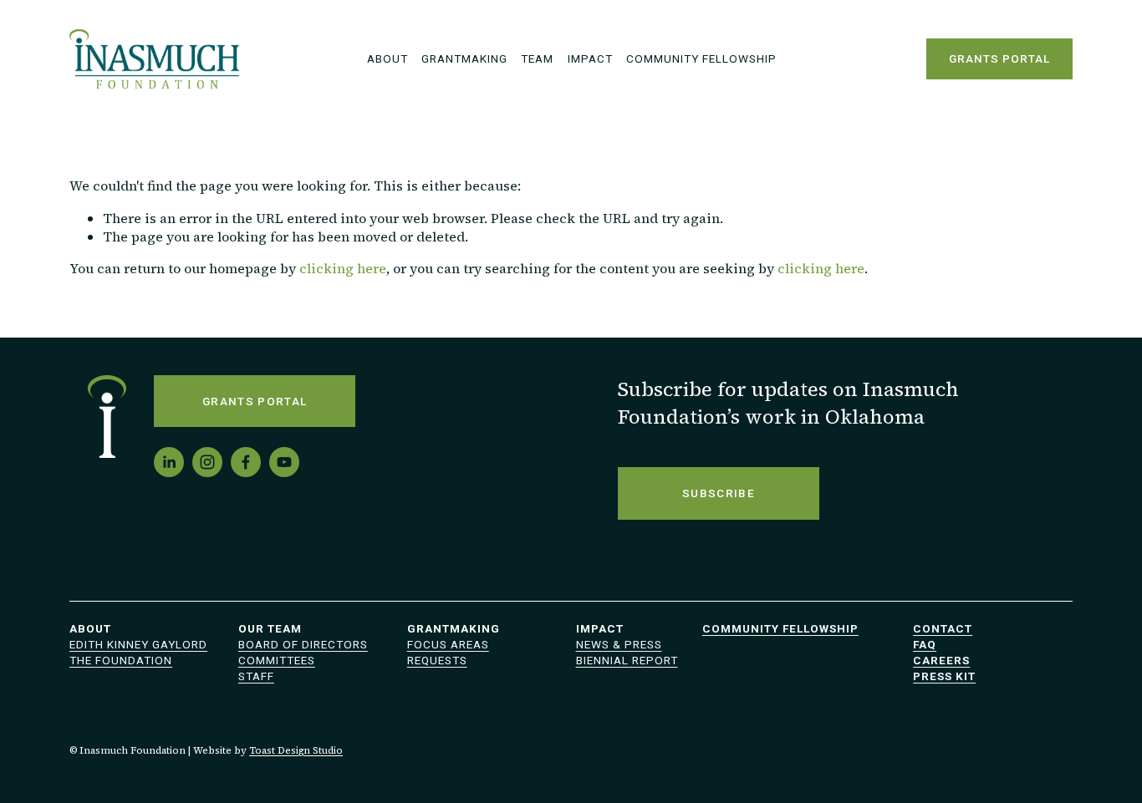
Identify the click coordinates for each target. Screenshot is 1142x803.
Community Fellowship (701, 58)
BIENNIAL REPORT (627, 660)
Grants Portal (999, 58)
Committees (276, 660)
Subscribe (718, 493)
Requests (437, 660)
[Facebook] (246, 462)
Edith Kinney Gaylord (138, 644)
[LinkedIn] (169, 462)
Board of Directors (303, 644)
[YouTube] (284, 462)
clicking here (342, 268)
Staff (256, 676)
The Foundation (120, 660)
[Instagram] (207, 462)
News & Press (619, 644)
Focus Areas (448, 644)
